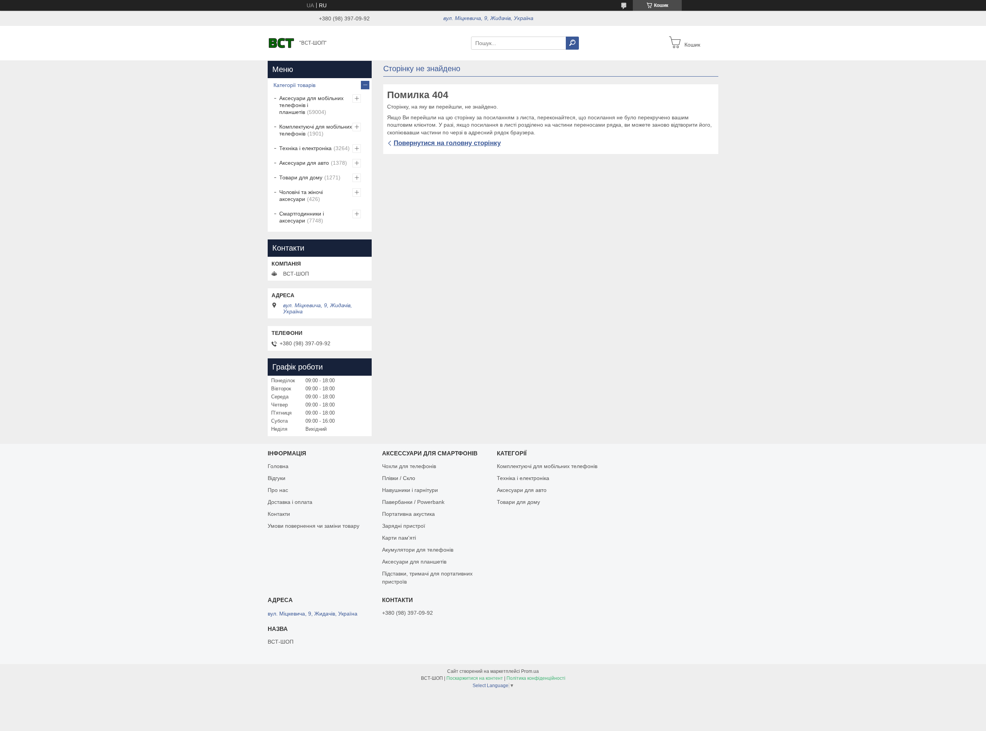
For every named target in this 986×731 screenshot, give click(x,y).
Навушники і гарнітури (410, 490)
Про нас (278, 490)
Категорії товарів (294, 85)
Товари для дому (300, 177)
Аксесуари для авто (304, 163)
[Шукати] (572, 43)
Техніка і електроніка (305, 148)
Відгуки (276, 478)
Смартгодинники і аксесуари (301, 217)
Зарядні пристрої (403, 526)
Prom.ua (530, 671)
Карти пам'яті (399, 538)
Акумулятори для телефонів (417, 550)
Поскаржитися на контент (474, 678)
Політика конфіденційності (535, 678)
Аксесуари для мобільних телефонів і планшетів (311, 105)
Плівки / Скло (398, 478)
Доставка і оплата (290, 502)
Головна (278, 466)
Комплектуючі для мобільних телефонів (315, 130)
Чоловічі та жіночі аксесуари (301, 195)
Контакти (279, 514)
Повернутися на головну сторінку (447, 143)
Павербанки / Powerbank (413, 502)
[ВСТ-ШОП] (281, 43)
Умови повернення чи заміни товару (313, 526)
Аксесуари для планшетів (414, 562)
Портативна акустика (408, 514)
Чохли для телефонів (409, 466)
